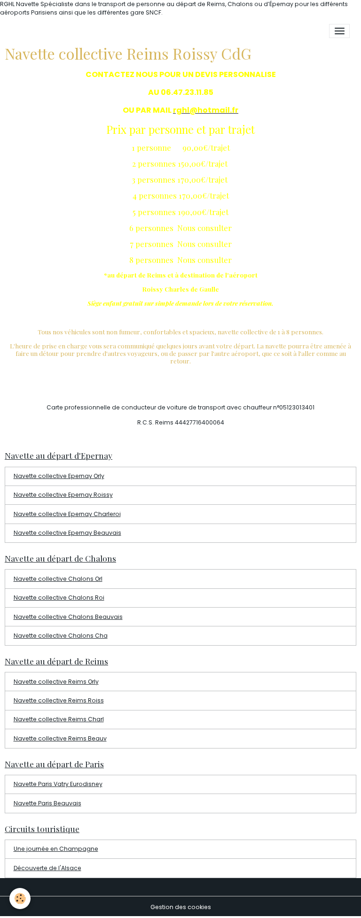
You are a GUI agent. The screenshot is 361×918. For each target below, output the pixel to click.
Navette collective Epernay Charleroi (67, 514)
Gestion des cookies (180, 907)
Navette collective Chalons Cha (61, 636)
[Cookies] (20, 898)
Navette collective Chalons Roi (59, 598)
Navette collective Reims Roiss (59, 700)
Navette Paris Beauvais (47, 803)
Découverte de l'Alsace (47, 868)
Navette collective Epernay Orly (59, 476)
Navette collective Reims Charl (59, 719)
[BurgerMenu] (339, 31)
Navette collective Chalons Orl (58, 579)
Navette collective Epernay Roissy (63, 495)
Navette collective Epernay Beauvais (67, 533)
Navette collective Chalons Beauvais (68, 617)
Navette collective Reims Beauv (60, 738)
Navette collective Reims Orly (56, 682)
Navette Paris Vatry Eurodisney (58, 784)
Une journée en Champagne (56, 849)
